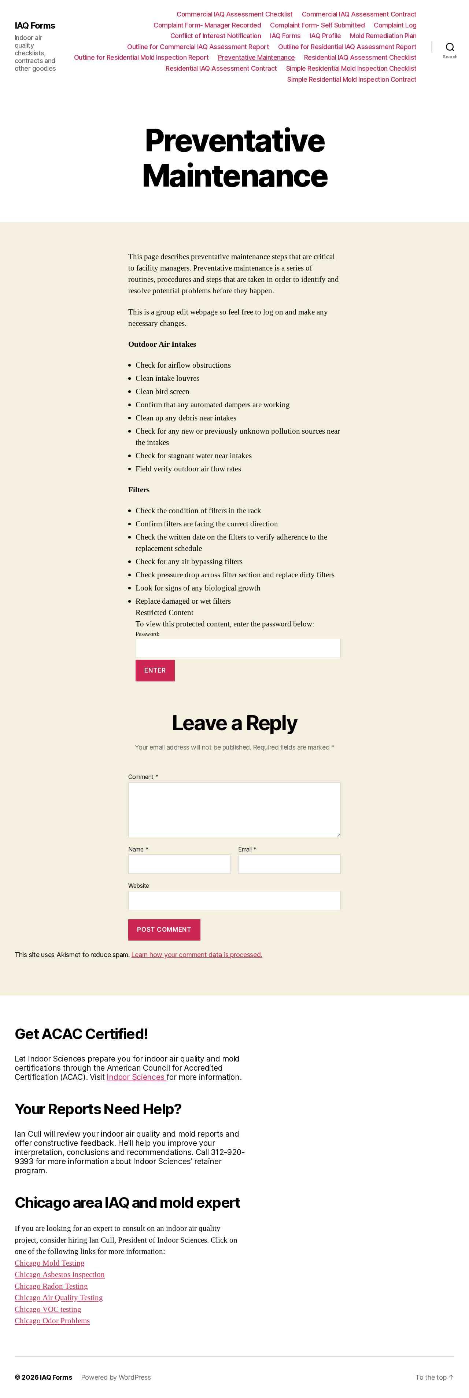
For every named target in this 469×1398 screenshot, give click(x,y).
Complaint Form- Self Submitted (317, 25)
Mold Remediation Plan (383, 36)
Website (138, 885)
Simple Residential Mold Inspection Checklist (351, 68)
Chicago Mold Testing (50, 1263)
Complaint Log (395, 25)
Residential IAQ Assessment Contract (221, 68)
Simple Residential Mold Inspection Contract (352, 79)
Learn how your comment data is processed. (196, 955)
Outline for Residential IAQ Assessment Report (347, 47)
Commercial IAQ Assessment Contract (359, 14)
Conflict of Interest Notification (215, 36)
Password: (147, 634)
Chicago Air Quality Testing (59, 1298)
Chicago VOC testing (48, 1309)
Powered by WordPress (116, 1377)
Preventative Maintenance (256, 57)
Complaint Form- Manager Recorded (207, 25)
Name (138, 849)
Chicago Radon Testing (51, 1286)
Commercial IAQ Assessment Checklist (235, 14)
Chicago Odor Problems (52, 1321)
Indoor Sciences (136, 1077)
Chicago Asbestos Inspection (60, 1275)
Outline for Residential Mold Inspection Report (141, 57)
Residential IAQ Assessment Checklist (360, 57)
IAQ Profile (325, 36)
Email (247, 849)
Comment (143, 777)
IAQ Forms (35, 25)
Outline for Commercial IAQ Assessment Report (198, 47)
